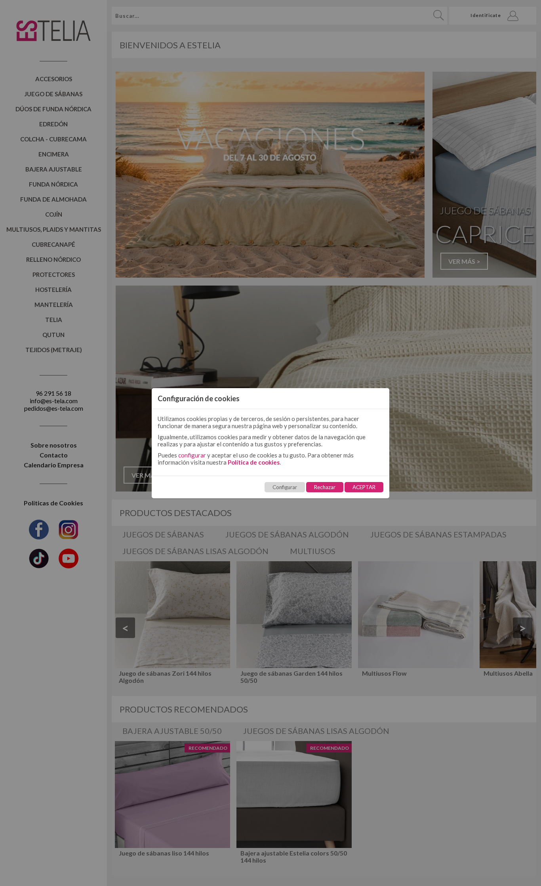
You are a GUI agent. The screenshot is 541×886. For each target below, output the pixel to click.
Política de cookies (254, 462)
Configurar (284, 487)
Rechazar (324, 487)
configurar (192, 455)
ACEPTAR (363, 487)
